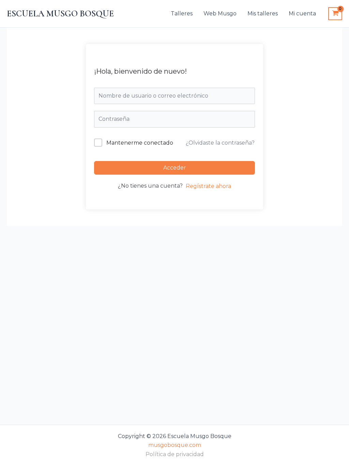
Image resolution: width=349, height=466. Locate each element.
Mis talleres (262, 13)
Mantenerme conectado (139, 143)
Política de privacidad (175, 454)
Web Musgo (220, 13)
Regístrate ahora (208, 186)
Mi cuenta (302, 13)
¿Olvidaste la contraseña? (220, 143)
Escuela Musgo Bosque (60, 13)
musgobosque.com (174, 445)
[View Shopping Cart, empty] (335, 13)
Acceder (174, 167)
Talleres (182, 13)
